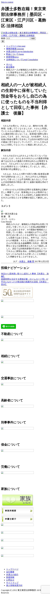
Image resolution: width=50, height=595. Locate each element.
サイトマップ (12, 583)
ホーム (9, 64)
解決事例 (10, 67)
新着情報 (12, 57)
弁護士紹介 (19, 51)
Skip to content (7, 2)
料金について (15, 54)
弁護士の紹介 (12, 574)
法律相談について (22, 59)
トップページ (15, 46)
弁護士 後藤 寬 (26, 261)
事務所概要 (15, 49)
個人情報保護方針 (14, 585)
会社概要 (10, 572)
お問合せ (10, 580)
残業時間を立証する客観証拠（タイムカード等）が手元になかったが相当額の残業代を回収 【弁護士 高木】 (25, 282)
